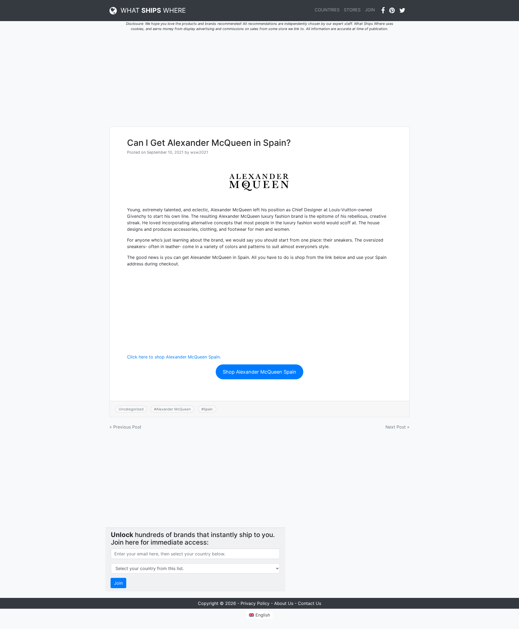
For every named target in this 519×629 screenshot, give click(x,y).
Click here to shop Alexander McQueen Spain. (174, 357)
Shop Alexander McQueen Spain (259, 372)
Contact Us (309, 603)
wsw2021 (199, 152)
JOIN (370, 9)
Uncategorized (131, 409)
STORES (352, 9)
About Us (283, 603)
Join (118, 583)
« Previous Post (125, 427)
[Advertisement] (259, 76)
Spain (208, 409)
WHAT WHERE (151, 10)
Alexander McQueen (173, 409)
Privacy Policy (255, 603)
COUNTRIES (327, 9)
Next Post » (397, 427)
